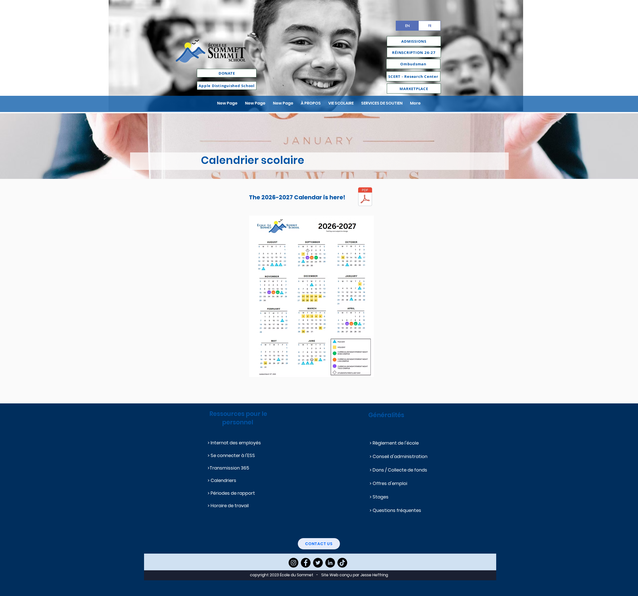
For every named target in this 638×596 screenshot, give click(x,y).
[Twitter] (318, 563)
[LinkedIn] (330, 563)
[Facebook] (306, 563)
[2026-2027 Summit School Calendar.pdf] (365, 197)
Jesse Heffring (374, 575)
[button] (310, 103)
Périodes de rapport (233, 493)
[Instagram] (293, 563)
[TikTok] (342, 563)
